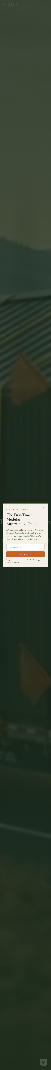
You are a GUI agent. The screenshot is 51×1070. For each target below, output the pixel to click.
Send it (25, 554)
